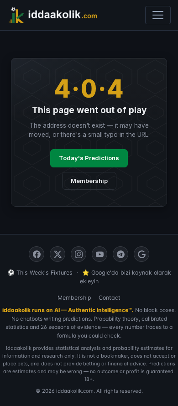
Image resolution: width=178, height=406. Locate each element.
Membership (89, 180)
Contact (109, 297)
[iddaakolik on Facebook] (36, 254)
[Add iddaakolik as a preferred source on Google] (141, 254)
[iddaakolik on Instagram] (78, 254)
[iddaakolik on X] (57, 254)
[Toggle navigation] (158, 15)
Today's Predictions (89, 157)
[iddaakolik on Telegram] (120, 254)
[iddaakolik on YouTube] (99, 254)
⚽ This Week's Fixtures (40, 272)
